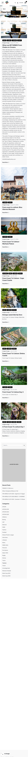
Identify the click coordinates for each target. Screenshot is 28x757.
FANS (3, 527)
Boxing (4, 519)
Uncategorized (6, 568)
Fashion (4, 529)
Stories (9, 40)
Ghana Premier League (8, 535)
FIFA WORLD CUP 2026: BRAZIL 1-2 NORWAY (13, 496)
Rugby (4, 555)
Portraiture (5, 550)
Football (4, 532)
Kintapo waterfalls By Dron (12, 315)
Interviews (5, 537)
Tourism (14, 40)
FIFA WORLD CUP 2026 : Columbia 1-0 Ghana (13, 499)
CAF (3, 522)
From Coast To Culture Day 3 (13, 392)
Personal (4, 547)
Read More (5, 162)
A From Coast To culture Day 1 (13, 427)
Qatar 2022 (5, 552)
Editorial (5, 273)
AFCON (4, 506)
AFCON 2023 (5, 511)
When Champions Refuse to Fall (10, 491)
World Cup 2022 (6, 573)
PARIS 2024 (5, 545)
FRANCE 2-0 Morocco (7, 488)
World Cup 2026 (6, 576)
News (4, 40)
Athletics (4, 517)
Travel (19, 40)
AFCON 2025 (5, 514)
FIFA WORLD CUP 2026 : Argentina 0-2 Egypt (13, 493)
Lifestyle (4, 540)
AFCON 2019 (5, 509)
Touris (8, 421)
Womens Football (6, 570)
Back (4, 9)
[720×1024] (14, 481)
